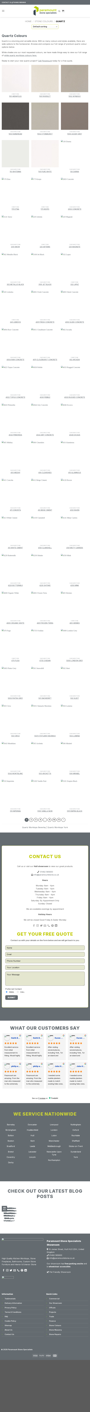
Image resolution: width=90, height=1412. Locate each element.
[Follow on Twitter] (41, 925)
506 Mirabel (74, 774)
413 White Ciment (15, 548)
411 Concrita (15, 510)
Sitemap (8, 1325)
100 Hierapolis (15, 96)
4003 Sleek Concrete (74, 322)
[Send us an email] (45, 925)
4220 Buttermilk (15, 585)
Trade (51, 1317)
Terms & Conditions (13, 1312)
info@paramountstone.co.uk (46, 875)
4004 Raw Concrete (15, 360)
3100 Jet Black (45, 284)
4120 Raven (74, 510)
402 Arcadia (74, 360)
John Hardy (59, 1066)
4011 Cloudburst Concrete (45, 360)
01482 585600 (19, 2)
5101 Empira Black (74, 811)
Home (28, 21)
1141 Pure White (45, 172)
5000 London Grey (74, 661)
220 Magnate (74, 247)
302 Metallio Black (15, 284)
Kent (32, 1141)
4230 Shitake (45, 585)
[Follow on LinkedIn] (56, 925)
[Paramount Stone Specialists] (45, 11)
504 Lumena (74, 736)
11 (59, 820)
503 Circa (15, 736)
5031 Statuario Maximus (45, 736)
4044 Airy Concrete (45, 435)
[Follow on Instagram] (37, 925)
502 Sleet (74, 698)
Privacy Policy (10, 1308)
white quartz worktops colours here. (20, 55)
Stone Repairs (55, 1334)
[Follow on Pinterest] (52, 925)
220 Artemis (45, 247)
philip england (15, 1066)
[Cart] (63, 10)
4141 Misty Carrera (74, 548)
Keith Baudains (15, 1038)
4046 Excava (74, 435)
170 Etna (15, 209)
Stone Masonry (55, 1330)
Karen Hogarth (59, 1038)
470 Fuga (15, 661)
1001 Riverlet (45, 96)
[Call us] (48, 925)
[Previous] (2, 1216)
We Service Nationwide (45, 1114)
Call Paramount (45, 61)
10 (54, 820)
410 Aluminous (74, 473)
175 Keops (45, 209)
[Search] (59, 11)
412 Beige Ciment (45, 510)
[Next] (8, 1216)
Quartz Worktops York (58, 827)
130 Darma (74, 172)
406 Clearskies (45, 473)
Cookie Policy (10, 1321)
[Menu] (3, 11)
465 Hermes (74, 623)
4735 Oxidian (45, 661)
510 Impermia (15, 811)
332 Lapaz (74, 284)
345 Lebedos (15, 322)
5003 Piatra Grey (15, 698)
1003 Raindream (15, 134)
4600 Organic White (15, 623)
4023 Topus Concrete (15, 397)
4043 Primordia (15, 435)
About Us (8, 1330)
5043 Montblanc (15, 774)
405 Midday (15, 473)
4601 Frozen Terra (45, 623)
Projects (52, 1312)
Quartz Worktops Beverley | (35, 827)
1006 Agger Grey (74, 134)
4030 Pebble (45, 397)
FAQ (6, 1317)
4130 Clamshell (45, 548)
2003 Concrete (74, 209)
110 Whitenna (15, 172)
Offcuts (52, 1308)
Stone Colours (44, 21)
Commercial (54, 1299)
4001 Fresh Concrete (45, 322)
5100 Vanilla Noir (44, 811)
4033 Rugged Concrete (74, 397)
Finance (52, 1321)
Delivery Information (13, 1303)
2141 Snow (15, 247)
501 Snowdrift (44, 698)
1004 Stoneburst (45, 134)
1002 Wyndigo (75, 96)
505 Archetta (45, 774)
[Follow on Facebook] (34, 925)
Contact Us (9, 1334)
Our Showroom (55, 1303)
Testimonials (10, 1299)
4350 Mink (74, 585)
